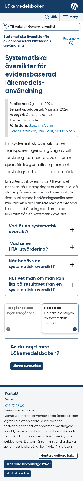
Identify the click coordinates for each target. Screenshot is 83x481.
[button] (60, 318)
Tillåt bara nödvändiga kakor (27, 464)
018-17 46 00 (14, 406)
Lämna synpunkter (26, 366)
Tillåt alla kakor (17, 473)
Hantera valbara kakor (58, 455)
